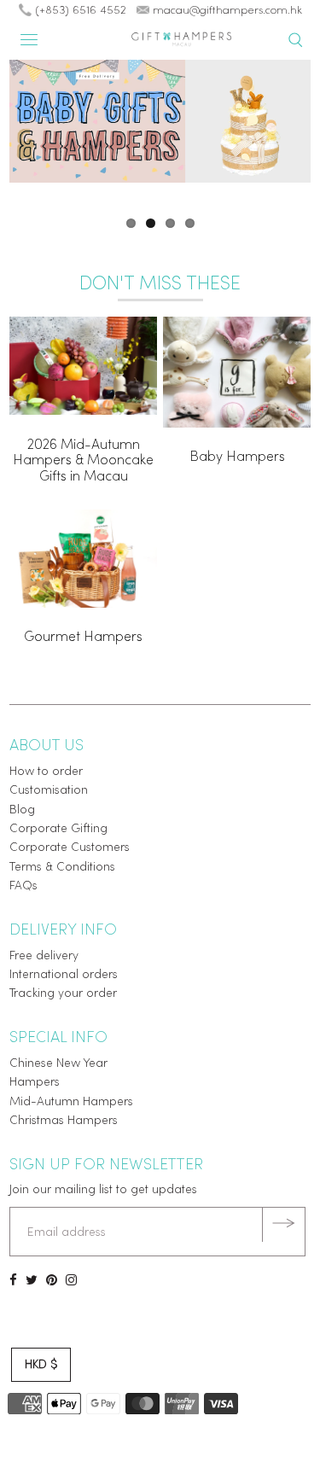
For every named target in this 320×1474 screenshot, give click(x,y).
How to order (46, 772)
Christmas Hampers (63, 1121)
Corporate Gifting (58, 829)
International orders (63, 975)
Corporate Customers (69, 848)
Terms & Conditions (62, 867)
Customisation (48, 790)
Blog (22, 810)
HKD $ (41, 1365)
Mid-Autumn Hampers (71, 1102)
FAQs (23, 886)
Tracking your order (63, 994)
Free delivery (44, 956)
